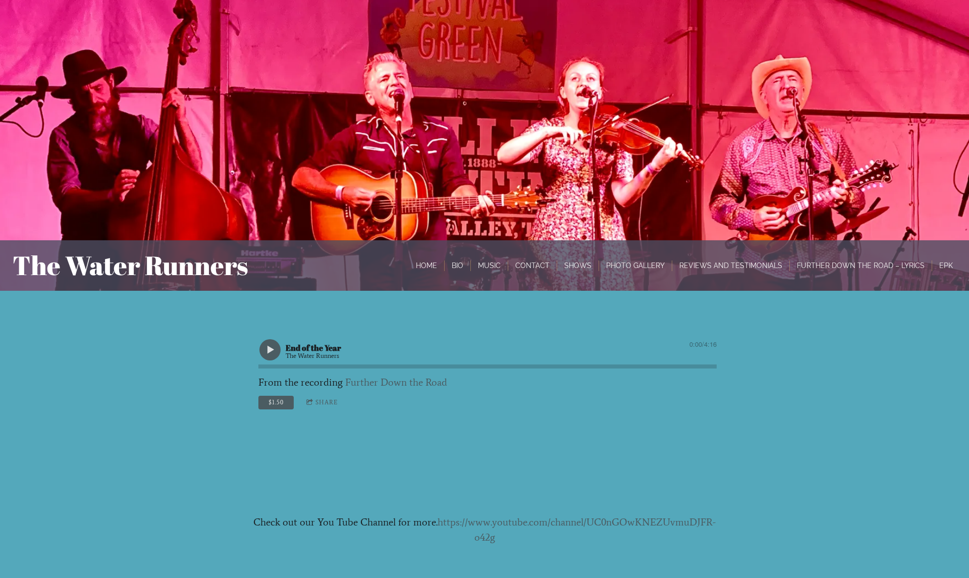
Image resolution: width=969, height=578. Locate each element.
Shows (577, 265)
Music (489, 265)
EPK (946, 265)
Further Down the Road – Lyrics (861, 265)
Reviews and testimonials (730, 265)
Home (426, 265)
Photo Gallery (635, 265)
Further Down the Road (396, 382)
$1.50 (276, 402)
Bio (457, 265)
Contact (532, 265)
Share (326, 402)
